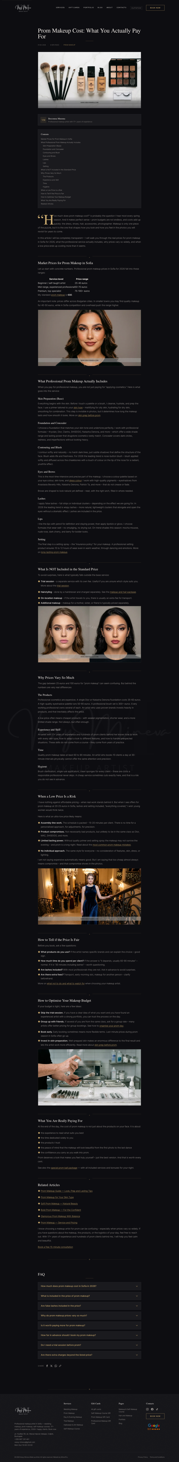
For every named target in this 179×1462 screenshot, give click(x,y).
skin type (78, 407)
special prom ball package (64, 1167)
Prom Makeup (69, 45)
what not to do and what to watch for (66, 983)
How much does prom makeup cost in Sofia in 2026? (68, 1286)
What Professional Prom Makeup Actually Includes (60, 142)
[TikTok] (157, 1409)
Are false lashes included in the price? (61, 1305)
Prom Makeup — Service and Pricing (59, 1222)
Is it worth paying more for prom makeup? (63, 1325)
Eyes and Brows (49, 156)
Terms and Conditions (157, 1457)
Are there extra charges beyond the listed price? (66, 1355)
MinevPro (64, 1457)
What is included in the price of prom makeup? (65, 1296)
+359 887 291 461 (21, 1439)
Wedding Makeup (70, 1409)
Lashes (45, 159)
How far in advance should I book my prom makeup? (68, 1335)
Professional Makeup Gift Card (101, 1422)
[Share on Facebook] (47, 1366)
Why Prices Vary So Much (51, 173)
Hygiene (46, 187)
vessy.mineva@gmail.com (24, 1442)
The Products (48, 176)
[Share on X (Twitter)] (51, 1366)
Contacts (122, 7)
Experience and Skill (51, 180)
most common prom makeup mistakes (112, 844)
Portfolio (89, 7)
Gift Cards (74, 7)
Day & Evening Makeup (73, 1417)
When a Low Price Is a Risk (51, 190)
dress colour (75, 480)
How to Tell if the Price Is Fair (52, 193)
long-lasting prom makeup (54, 552)
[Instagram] (147, 1409)
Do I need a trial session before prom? (61, 1345)
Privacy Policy (143, 1457)
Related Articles (47, 204)
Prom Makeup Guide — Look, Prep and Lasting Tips (67, 1191)
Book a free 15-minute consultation (55, 1247)
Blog (100, 7)
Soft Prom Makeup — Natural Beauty (59, 1203)
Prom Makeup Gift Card (100, 1417)
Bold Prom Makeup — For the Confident (61, 1210)
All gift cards (96, 1409)
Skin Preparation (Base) (52, 146)
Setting (45, 166)
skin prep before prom (89, 415)
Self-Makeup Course (72, 1429)
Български (136, 8)
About (110, 7)
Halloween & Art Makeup (73, 1425)
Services (60, 7)
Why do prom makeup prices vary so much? (64, 1315)
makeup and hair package (123, 592)
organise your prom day (111, 1025)
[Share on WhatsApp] (56, 1366)
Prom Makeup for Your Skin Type (57, 1197)
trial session (63, 585)
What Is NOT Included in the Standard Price (58, 170)
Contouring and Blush (51, 153)
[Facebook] (152, 1409)
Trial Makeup (69, 1421)
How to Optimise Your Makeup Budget (56, 197)
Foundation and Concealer (53, 149)
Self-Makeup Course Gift (101, 1413)
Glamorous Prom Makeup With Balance (60, 1216)
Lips (44, 163)
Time (45, 183)
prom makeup (58, 295)
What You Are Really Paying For (53, 200)
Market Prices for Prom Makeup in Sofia (56, 139)
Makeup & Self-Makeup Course (128, 1410)
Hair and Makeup (125, 1415)
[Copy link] (60, 1366)
